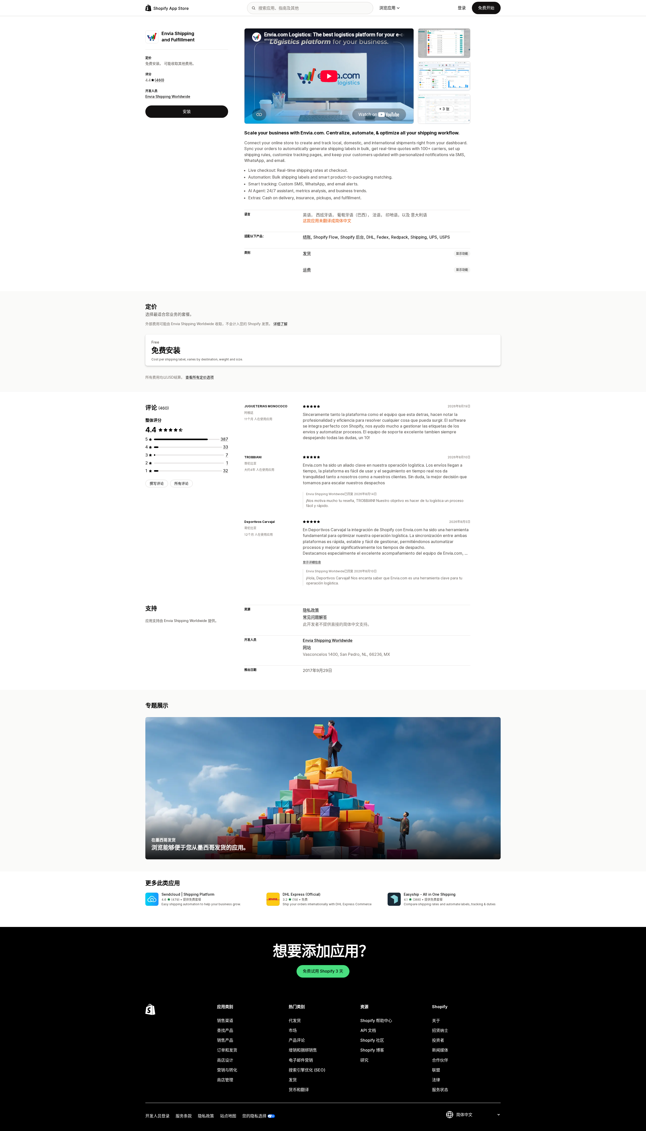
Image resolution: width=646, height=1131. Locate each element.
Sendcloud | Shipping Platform (188, 894)
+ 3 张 (444, 109)
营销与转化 (227, 1069)
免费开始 (486, 7)
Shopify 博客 (372, 1050)
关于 (436, 1020)
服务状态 (440, 1089)
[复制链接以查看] (290, 406)
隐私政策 (311, 610)
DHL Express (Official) (301, 894)
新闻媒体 (440, 1050)
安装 (187, 111)
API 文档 (368, 1030)
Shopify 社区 (372, 1040)
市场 (293, 1030)
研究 (364, 1060)
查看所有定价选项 (199, 377)
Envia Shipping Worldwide (167, 97)
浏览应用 (387, 7)
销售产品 (225, 1040)
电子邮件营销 (301, 1060)
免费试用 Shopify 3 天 (323, 971)
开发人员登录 (157, 1115)
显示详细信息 (312, 562)
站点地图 (228, 1115)
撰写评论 (157, 483)
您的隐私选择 (254, 1115)
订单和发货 (227, 1050)
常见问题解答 (315, 617)
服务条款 (184, 1115)
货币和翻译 (299, 1089)
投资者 (438, 1040)
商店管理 (225, 1079)
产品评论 (297, 1040)
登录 (462, 7)
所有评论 (181, 483)
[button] (201, 900)
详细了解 (280, 324)
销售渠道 (225, 1020)
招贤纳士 (440, 1030)
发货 (307, 253)
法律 (436, 1079)
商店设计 (225, 1060)
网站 (307, 647)
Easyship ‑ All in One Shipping (429, 894)
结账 (307, 237)
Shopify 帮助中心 (376, 1020)
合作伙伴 (440, 1060)
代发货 (295, 1020)
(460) (159, 80)
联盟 (436, 1069)
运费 (307, 269)
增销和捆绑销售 (303, 1050)
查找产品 (225, 1030)
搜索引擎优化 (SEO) (307, 1069)
